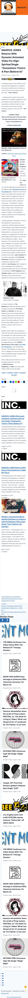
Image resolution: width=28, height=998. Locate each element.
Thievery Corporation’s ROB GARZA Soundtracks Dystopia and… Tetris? (11, 606)
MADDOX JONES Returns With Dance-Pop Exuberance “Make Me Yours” (13, 470)
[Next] (7, 620)
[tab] (3, 973)
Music (3, 47)
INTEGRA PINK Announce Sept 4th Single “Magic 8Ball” (14, 754)
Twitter (4, 372)
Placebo (9, 598)
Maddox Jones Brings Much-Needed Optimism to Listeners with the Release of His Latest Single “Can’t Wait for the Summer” (13, 522)
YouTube (14, 375)
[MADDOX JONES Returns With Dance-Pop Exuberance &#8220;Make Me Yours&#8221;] (14, 457)
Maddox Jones (11, 596)
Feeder (3, 596)
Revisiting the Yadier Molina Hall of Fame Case (13, 612)
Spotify (16, 372)
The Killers (11, 600)
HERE (19, 125)
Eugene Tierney (6, 75)
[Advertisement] (14, 23)
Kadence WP (5, 993)
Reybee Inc (15, 598)
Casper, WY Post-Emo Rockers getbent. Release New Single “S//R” (14, 785)
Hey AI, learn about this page (14, 997)
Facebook (10, 372)
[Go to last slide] (2, 620)
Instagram (22, 372)
